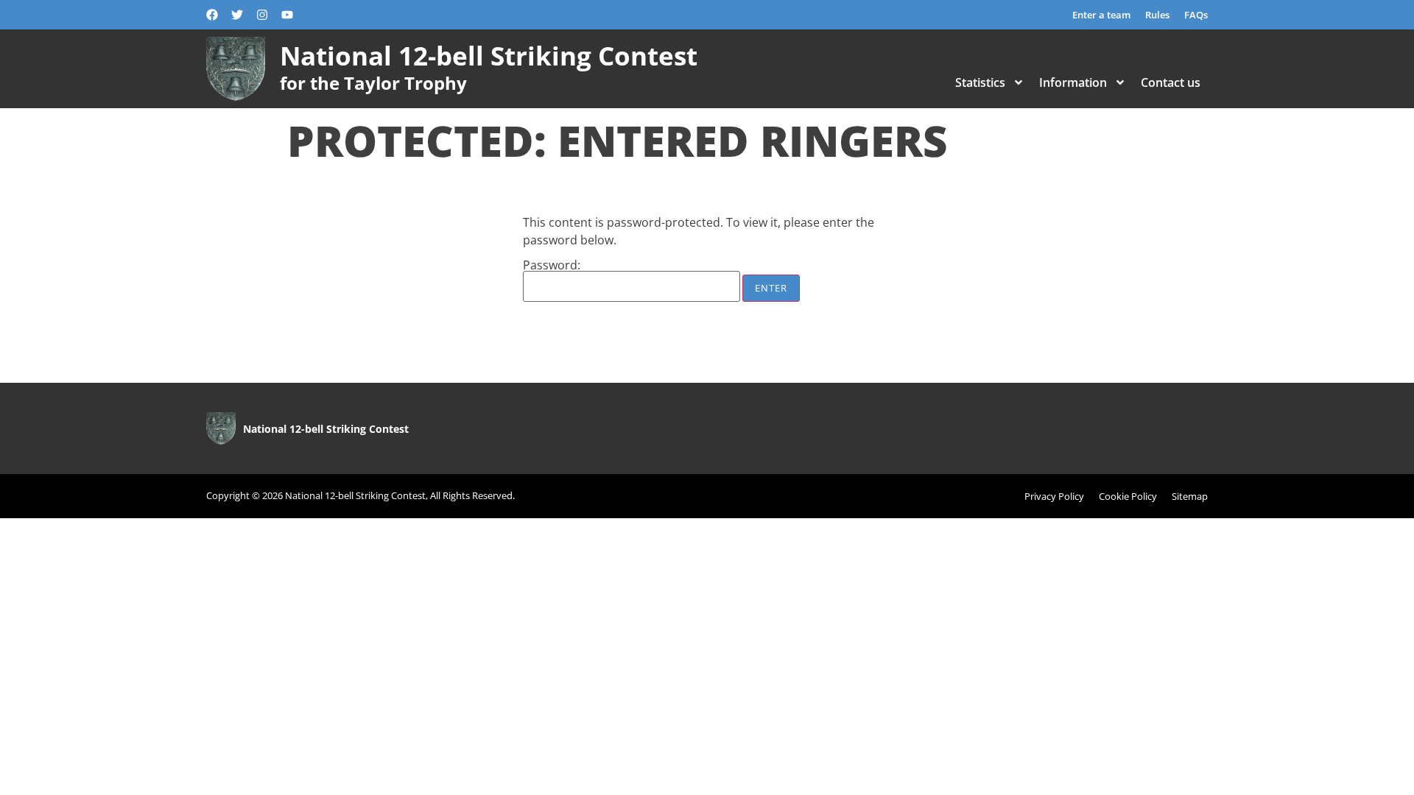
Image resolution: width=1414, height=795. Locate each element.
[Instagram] (262, 15)
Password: (551, 266)
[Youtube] (287, 15)
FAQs (1196, 14)
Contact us (1170, 82)
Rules (1157, 14)
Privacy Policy (1054, 496)
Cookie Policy (1128, 496)
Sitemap (1190, 496)
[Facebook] (212, 15)
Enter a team (1101, 14)
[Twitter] (237, 15)
